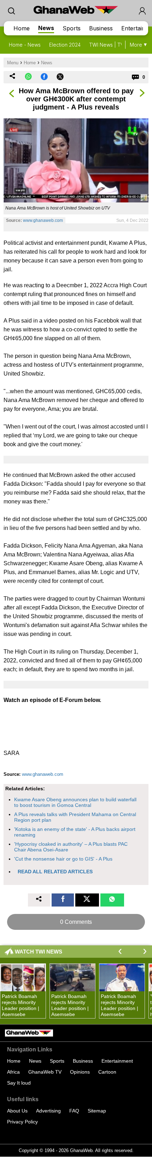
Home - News (25, 45)
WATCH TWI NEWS (38, 952)
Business (101, 28)
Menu (12, 62)
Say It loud (19, 1083)
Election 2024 (65, 45)
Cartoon (107, 1072)
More (136, 45)
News (46, 27)
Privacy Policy (22, 1121)
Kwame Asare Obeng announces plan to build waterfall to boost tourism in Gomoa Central (75, 802)
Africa (13, 1072)
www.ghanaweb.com (43, 220)
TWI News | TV (106, 45)
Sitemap (97, 1111)
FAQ (74, 1111)
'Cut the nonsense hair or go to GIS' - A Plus (63, 859)
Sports (72, 28)
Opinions (80, 1072)
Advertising (48, 1111)
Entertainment (117, 1061)
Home (21, 28)
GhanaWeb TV (45, 1072)
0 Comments (76, 922)
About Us (17, 1111)
